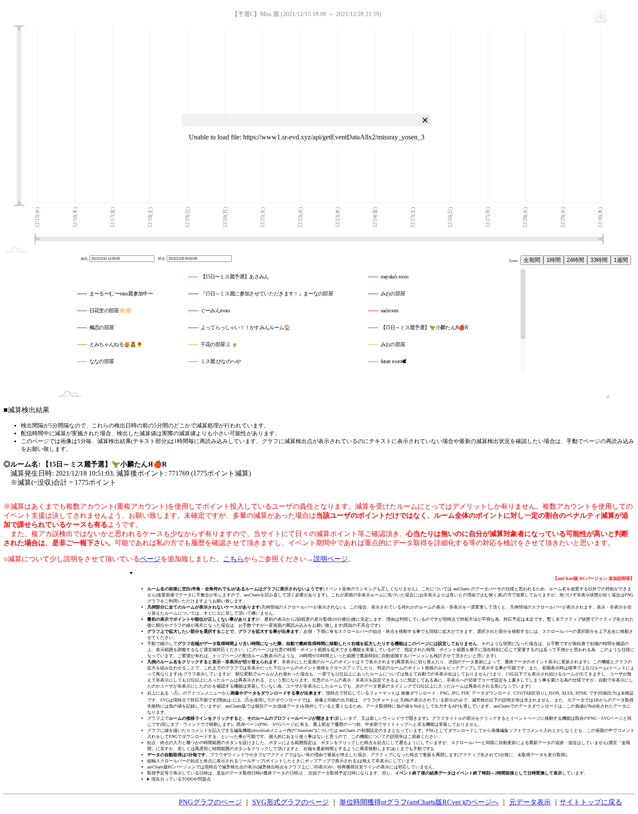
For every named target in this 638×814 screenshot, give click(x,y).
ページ (150, 559)
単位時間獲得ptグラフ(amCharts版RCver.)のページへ (419, 802)
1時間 (553, 260)
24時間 (575, 260)
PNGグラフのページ (210, 802)
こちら (233, 559)
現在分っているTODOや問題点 (181, 779)
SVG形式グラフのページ (290, 802)
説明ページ (330, 559)
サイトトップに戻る (590, 802)
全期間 (531, 260)
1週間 (621, 260)
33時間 (599, 260)
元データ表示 (530, 802)
